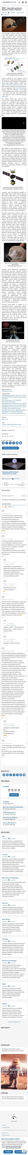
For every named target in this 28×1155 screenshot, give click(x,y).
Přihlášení (23, 495)
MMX (12, 424)
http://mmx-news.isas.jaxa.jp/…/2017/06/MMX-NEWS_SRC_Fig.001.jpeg (11, 400)
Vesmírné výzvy (5, 1132)
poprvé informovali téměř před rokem (12, 85)
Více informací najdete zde (13, 1147)
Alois (12, 564)
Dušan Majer (4, 12)
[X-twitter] (14, 775)
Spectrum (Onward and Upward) (13, 807)
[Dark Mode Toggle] (24, 1151)
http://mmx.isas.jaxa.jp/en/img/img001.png (13, 413)
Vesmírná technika (5, 1135)
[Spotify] (20, 775)
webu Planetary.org (21, 88)
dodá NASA (5, 96)
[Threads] (17, 775)
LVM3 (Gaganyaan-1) (9, 812)
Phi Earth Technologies (9, 960)
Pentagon (5, 939)
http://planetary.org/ (7, 391)
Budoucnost (5, 419)
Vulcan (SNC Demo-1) (9, 823)
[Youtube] (4, 775)
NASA (4, 984)
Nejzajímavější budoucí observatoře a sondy (10, 473)
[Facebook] (7, 775)
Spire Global (6, 919)
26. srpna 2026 (12, 986)
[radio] (3, 436)
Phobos (20, 424)
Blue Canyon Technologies (10, 878)
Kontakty (4, 1125)
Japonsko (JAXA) (6, 424)
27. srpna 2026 (12, 921)
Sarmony (5, 903)
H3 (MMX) (6, 786)
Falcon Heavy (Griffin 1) (10, 817)
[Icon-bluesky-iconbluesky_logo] (24, 775)
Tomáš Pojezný (5, 838)
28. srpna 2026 (12, 856)
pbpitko (13, 725)
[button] (19, 2)
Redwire (4, 1004)
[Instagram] (10, 775)
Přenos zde (14, 794)
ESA (3, 836)
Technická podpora (6, 1127)
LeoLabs (5, 854)
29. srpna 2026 (12, 838)
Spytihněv (13, 625)
